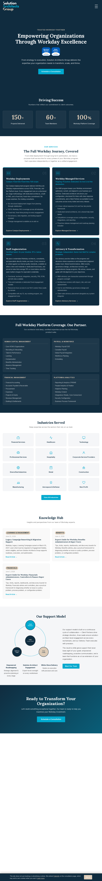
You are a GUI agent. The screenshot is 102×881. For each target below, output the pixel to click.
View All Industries (51, 497)
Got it (88, 877)
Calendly (56, 876)
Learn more (41, 878)
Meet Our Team (71, 666)
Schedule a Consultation (51, 71)
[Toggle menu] (97, 6)
